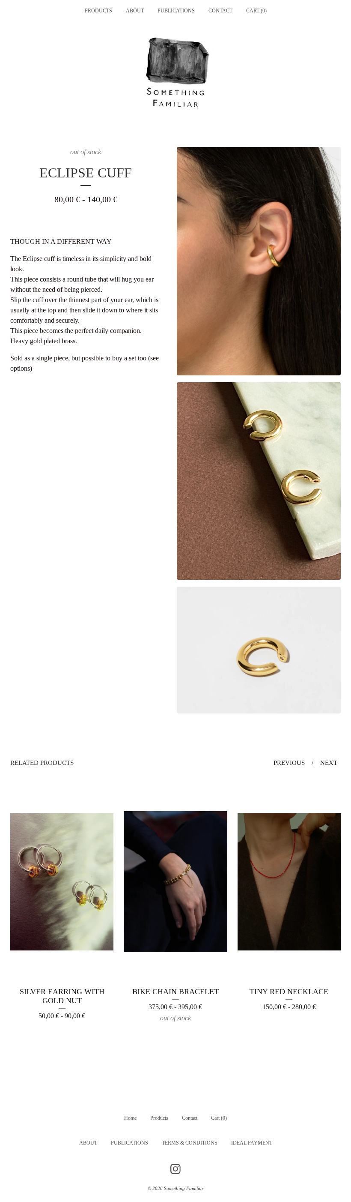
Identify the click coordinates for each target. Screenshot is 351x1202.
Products (98, 11)
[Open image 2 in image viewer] (259, 481)
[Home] (175, 75)
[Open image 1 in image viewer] (259, 261)
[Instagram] (175, 1169)
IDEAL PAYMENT (251, 1143)
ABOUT (135, 11)
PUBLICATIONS (176, 11)
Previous (289, 762)
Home (130, 1118)
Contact (220, 11)
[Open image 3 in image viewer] (259, 650)
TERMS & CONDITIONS (189, 1143)
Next (328, 762)
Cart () (256, 11)
